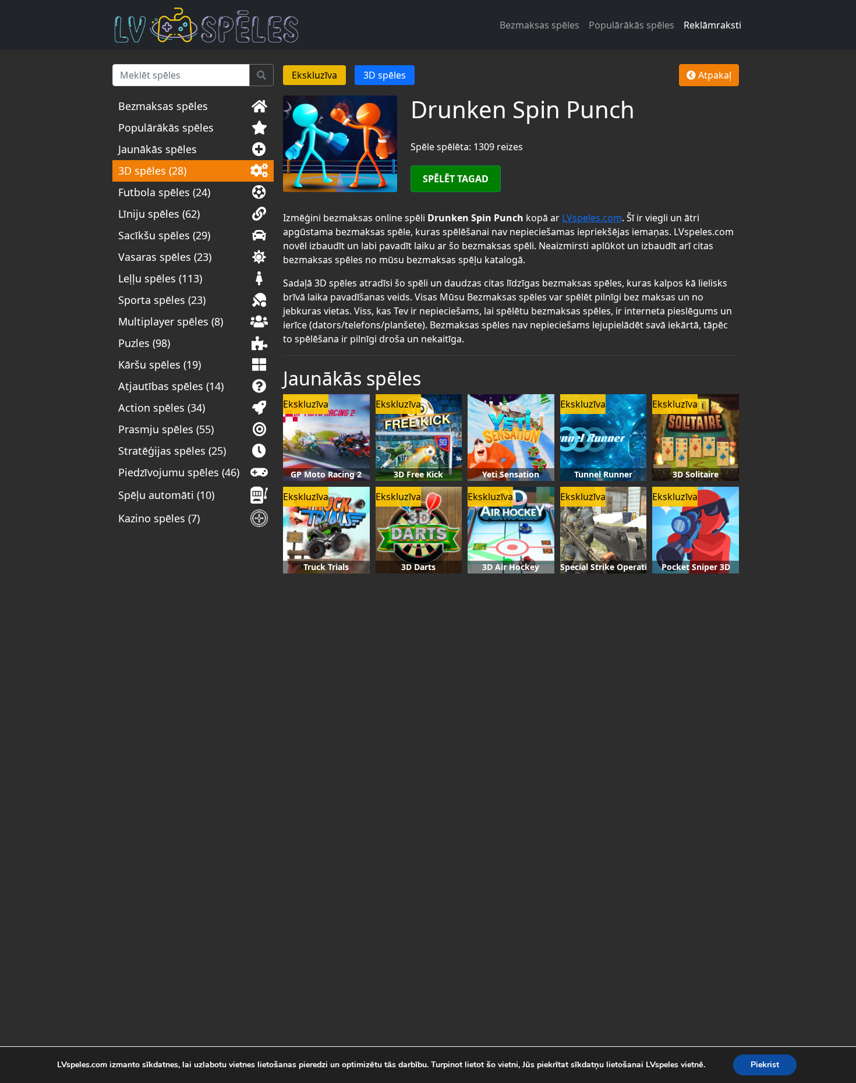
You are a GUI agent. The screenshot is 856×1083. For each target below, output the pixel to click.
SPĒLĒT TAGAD (456, 178)
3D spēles (384, 75)
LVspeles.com (592, 217)
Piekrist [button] (765, 1064)
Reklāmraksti (712, 25)
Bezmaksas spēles (539, 25)
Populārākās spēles (631, 25)
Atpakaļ (713, 75)
